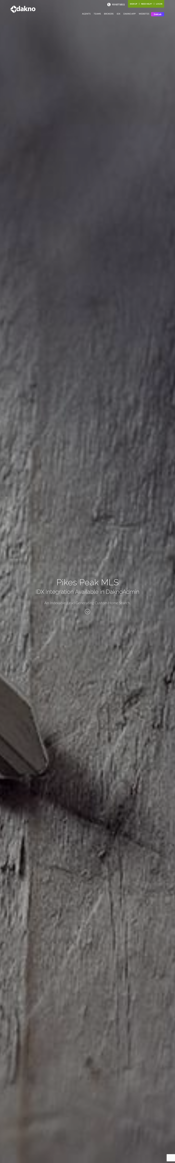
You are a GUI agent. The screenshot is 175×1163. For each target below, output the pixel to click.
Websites (144, 14)
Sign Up (133, 4)
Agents (86, 14)
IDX (118, 14)
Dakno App (129, 14)
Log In (159, 4)
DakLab (157, 14)
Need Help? (146, 4)
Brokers (108, 14)
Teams (97, 14)
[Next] (87, 613)
